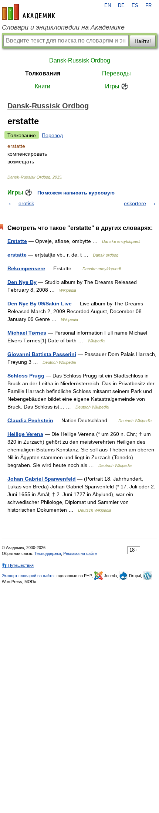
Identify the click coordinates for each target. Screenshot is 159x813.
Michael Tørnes (26, 333)
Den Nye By (22, 282)
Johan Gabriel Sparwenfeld (41, 479)
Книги (42, 86)
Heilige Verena (25, 434)
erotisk (26, 203)
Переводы (116, 73)
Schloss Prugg (25, 376)
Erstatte (17, 241)
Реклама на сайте (80, 553)
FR (148, 5)
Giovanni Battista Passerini (41, 354)
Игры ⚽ (116, 86)
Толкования (42, 73)
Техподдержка (47, 553)
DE (121, 5)
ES (135, 5)
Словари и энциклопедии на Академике (63, 27)
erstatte (17, 255)
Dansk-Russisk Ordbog (79, 60)
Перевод (52, 135)
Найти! (143, 41)
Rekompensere (26, 268)
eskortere (135, 203)
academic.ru (28, 12)
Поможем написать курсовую (76, 193)
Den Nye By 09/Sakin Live (39, 303)
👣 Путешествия (18, 565)
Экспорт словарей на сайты (28, 575)
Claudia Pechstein (30, 420)
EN (107, 5)
